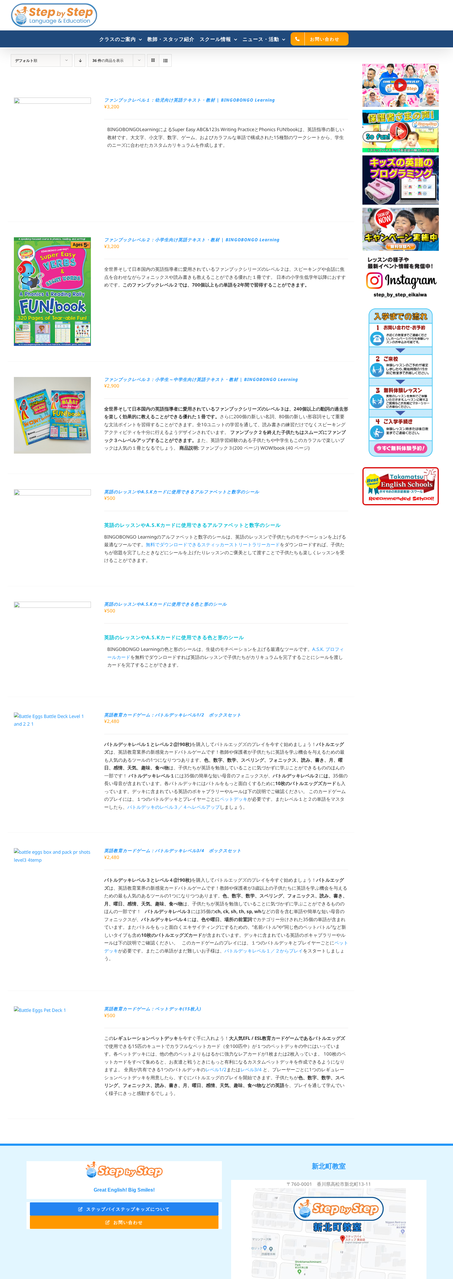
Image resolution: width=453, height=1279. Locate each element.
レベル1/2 (215, 1069)
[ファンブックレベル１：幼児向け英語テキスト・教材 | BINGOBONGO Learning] (52, 101)
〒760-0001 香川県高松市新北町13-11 (329, 1184)
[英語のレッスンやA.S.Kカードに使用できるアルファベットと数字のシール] (52, 493)
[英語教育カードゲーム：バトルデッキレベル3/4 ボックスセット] (52, 852)
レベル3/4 (251, 1069)
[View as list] (165, 60)
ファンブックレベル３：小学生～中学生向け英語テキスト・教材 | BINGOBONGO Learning (201, 379)
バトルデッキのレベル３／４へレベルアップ (173, 807)
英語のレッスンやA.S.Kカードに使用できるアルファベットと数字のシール (181, 492)
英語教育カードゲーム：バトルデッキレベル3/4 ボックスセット (172, 850)
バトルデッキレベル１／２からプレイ (263, 951)
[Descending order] (80, 60)
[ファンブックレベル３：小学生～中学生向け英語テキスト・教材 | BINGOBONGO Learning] (52, 381)
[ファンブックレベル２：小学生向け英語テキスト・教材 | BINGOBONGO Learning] (52, 241)
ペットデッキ (233, 799)
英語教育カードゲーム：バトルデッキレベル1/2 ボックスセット (172, 715)
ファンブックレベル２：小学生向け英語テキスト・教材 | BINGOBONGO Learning (192, 240)
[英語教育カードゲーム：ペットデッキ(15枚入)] (40, 1010)
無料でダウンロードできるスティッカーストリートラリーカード (213, 544)
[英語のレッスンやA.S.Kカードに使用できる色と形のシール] (52, 605)
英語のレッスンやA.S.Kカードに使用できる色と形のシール (165, 604)
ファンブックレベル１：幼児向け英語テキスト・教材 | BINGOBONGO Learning (189, 100)
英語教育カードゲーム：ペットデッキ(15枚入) (152, 1009)
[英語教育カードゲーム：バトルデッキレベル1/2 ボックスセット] (52, 716)
